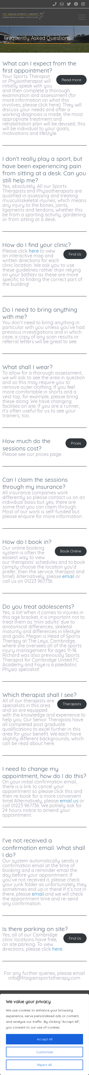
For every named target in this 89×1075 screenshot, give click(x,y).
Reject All (44, 1065)
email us (69, 801)
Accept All (44, 1039)
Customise (44, 1052)
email (68, 576)
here (34, 251)
